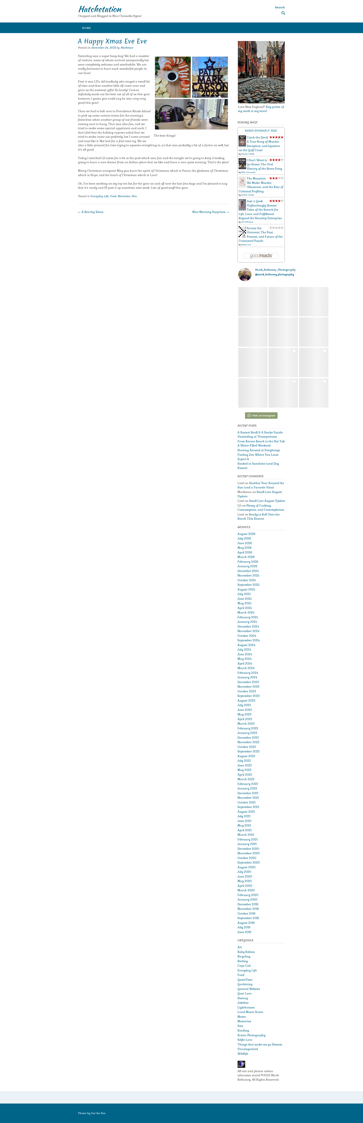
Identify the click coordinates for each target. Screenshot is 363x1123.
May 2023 (244, 714)
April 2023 (244, 719)
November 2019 (248, 909)
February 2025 (247, 617)
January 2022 (247, 788)
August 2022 (246, 756)
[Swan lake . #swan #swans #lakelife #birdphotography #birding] (283, 301)
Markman (126, 47)
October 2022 (246, 747)
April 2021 (244, 830)
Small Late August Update (267, 501)
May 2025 (244, 603)
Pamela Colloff (247, 154)
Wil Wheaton (247, 222)
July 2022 (244, 760)
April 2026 (244, 552)
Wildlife (242, 1054)
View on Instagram (263, 415)
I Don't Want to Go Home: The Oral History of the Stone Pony (264, 164)
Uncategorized (247, 1049)
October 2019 (246, 913)
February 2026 (247, 561)
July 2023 (244, 705)
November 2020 (248, 853)
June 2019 (244, 932)
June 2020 (244, 876)
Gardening (244, 984)
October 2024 (246, 636)
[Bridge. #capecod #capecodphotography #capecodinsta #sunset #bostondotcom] (313, 332)
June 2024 (244, 654)
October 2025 (246, 580)
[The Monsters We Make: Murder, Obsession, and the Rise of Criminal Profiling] (242, 186)
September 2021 (248, 807)
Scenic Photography (251, 1035)
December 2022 (248, 737)
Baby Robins (246, 952)
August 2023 (246, 700)
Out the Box (98, 1113)
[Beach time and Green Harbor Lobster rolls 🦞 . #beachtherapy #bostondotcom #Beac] (313, 362)
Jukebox (243, 1003)
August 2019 (246, 923)
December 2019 (247, 904)
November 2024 (248, 631)
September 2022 (248, 751)
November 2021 (248, 797)
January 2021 (247, 844)
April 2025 (244, 608)
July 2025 (244, 594)
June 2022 (244, 765)
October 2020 (246, 858)
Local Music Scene (250, 1012)
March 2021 (245, 835)
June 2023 (244, 710)
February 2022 (247, 784)
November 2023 (248, 686)
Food (113, 196)
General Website (248, 989)
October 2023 (246, 691)
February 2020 (247, 895)
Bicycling (243, 956)
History (242, 998)
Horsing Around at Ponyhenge (258, 450)
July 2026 (244, 538)
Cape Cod (244, 965)
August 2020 (246, 867)
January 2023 (247, 733)
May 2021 (244, 825)
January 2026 (247, 566)
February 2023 (247, 728)
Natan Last (246, 244)
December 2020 (248, 849)
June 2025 (244, 599)
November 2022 (248, 742)
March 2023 (245, 723)
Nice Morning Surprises (210, 212)
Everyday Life (99, 196)
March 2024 (245, 668)
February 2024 (247, 673)
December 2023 (248, 682)
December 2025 (248, 571)
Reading (243, 1030)
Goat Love (244, 993)
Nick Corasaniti (248, 172)
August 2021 (246, 811)
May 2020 (244, 881)
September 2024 (248, 640)
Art (239, 947)
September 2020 (248, 862)
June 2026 (244, 543)
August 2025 (246, 589)
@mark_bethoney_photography (274, 274)
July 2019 (243, 927)
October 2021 (246, 802)
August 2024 (246, 645)
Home (86, 28)
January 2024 (247, 677)
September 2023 (248, 696)
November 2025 (248, 575)
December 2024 (248, 626)
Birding (242, 961)
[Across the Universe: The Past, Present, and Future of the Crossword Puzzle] (242, 236)
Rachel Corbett (247, 195)
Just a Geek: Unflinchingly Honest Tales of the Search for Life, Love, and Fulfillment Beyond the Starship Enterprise (260, 209)
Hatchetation (99, 9)
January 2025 (247, 622)
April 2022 (244, 774)
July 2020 (244, 872)
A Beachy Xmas (90, 212)
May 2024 (244, 659)
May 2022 (244, 770)
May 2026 (244, 548)
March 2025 (245, 612)
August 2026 (246, 534)
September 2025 (248, 585)
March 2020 (246, 890)
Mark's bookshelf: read (261, 130)
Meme (241, 1017)
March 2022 (245, 779)
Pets (134, 196)
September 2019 (248, 918)
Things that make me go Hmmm (259, 1044)
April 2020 (244, 886)
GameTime (244, 979)
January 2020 (247, 899)
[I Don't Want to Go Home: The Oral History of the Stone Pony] (242, 168)
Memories (123, 196)
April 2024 (244, 663)
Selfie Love (244, 1040)
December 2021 (247, 793)
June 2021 (244, 821)
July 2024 (244, 649)
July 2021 (243, 816)
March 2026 (246, 557)
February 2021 (247, 839)
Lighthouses (246, 1007)
